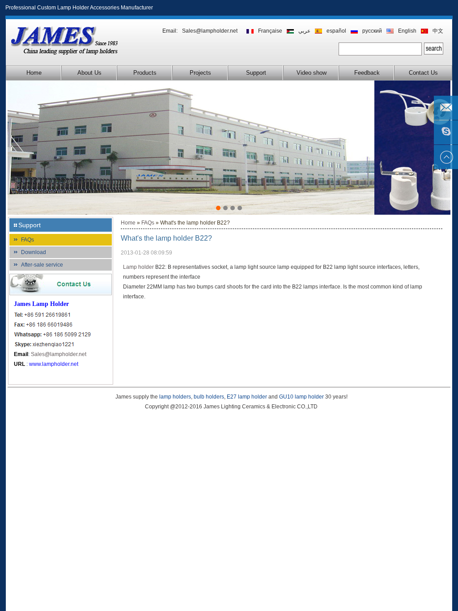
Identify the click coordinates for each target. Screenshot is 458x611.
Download (33, 252)
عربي (304, 31)
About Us (89, 72)
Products (145, 72)
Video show (312, 72)
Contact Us (423, 72)
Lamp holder (138, 267)
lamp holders (175, 397)
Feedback (367, 72)
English (407, 31)
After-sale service (42, 265)
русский (372, 31)
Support (256, 72)
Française (270, 31)
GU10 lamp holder (301, 397)
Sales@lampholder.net (209, 31)
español (336, 31)
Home (34, 72)
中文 (438, 31)
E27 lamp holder (247, 397)
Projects (200, 72)
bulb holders (209, 397)
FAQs (27, 240)
